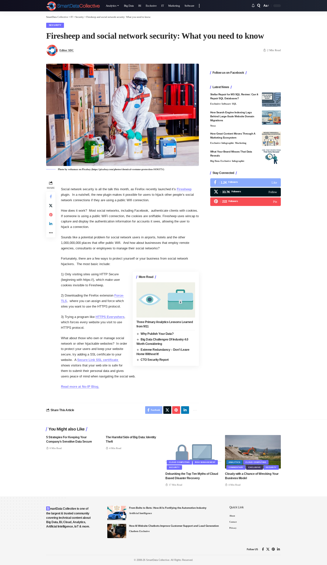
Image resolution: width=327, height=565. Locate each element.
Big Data (215, 161)
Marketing (240, 143)
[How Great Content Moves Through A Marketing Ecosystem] (271, 139)
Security (55, 25)
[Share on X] (50, 205)
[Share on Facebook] (50, 196)
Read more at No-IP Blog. (80, 386)
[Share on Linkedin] (50, 223)
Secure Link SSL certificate (98, 360)
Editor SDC (66, 50)
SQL (234, 103)
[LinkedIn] (278, 549)
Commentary (236, 467)
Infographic (227, 143)
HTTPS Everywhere (110, 317)
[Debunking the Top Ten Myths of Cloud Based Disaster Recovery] (193, 452)
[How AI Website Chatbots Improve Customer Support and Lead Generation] (116, 531)
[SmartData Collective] (73, 5)
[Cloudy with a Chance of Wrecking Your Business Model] (253, 452)
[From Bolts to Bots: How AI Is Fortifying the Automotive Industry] (116, 513)
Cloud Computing (179, 462)
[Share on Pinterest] (50, 214)
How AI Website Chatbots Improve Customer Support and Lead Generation (174, 525)
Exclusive (215, 103)
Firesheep (184, 189)
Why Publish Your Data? (157, 333)
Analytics (234, 462)
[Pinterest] (245, 201)
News (213, 125)
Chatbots (134, 531)
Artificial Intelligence (140, 513)
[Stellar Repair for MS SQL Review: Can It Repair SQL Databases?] (271, 99)
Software (226, 103)
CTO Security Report (155, 359)
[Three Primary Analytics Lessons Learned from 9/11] (165, 300)
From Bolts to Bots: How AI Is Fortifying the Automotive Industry (167, 507)
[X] (245, 192)
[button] (199, 5)
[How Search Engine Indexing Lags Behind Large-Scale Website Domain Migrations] (271, 117)
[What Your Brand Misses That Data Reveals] (271, 157)
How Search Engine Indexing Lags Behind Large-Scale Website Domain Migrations (232, 116)
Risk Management (205, 462)
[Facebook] (245, 182)
